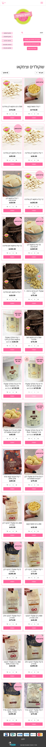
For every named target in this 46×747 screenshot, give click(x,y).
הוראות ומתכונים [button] (7, 44)
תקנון (23, 739)
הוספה (34, 118)
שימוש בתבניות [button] (7, 48)
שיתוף (5, 73)
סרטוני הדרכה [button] (7, 40)
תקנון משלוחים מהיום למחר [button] (32, 44)
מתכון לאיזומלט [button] (7, 36)
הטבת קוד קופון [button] (32, 48)
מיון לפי (40, 73)
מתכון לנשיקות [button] (7, 33)
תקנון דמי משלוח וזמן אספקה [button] (32, 40)
